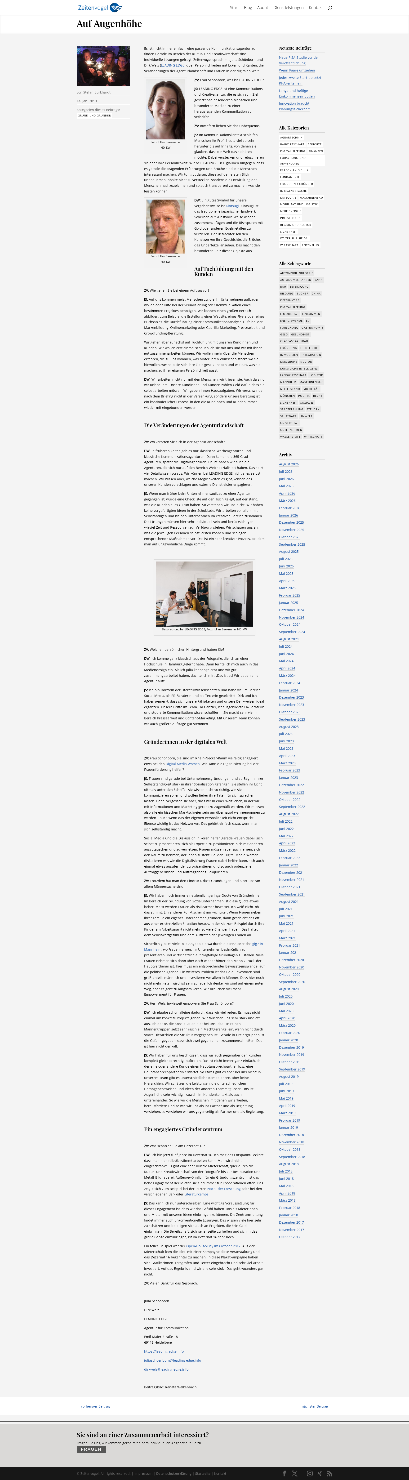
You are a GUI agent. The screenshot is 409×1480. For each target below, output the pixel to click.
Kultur (306, 361)
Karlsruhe (288, 361)
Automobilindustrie (296, 273)
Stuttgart (288, 416)
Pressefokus (290, 218)
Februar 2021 (289, 945)
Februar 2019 (289, 1120)
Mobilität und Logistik (299, 204)
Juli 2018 (286, 1171)
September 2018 (292, 1157)
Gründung (288, 348)
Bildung (286, 293)
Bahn (319, 279)
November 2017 (291, 1229)
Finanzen (316, 151)
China (316, 293)
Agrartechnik (291, 137)
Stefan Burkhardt (97, 92)
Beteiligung (299, 286)
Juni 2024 (286, 653)
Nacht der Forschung (224, 1188)
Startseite (202, 1473)
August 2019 (289, 1076)
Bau (283, 286)
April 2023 (287, 755)
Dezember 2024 (291, 610)
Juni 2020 (286, 1003)
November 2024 (291, 617)
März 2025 (287, 588)
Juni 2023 (286, 741)
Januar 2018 (288, 1215)
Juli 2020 (286, 996)
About (262, 8)
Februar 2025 (289, 595)
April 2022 (287, 843)
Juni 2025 (286, 566)
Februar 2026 (289, 508)
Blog (248, 8)
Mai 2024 (286, 661)
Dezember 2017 (291, 1222)
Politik (304, 395)
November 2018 (291, 1142)
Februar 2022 (289, 858)
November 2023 (291, 704)
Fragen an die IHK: (295, 170)
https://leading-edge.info (164, 1351)
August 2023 (289, 726)
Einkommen (311, 314)
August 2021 (289, 901)
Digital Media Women (183, 764)
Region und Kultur (295, 225)
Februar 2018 (289, 1207)
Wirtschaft (289, 245)
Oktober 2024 (289, 624)
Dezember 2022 (291, 785)
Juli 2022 (286, 821)
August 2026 (289, 464)
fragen (91, 1449)
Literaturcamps (196, 1194)
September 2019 (292, 1069)
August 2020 (289, 989)
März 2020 (287, 1025)
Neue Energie (290, 211)
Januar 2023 (288, 777)
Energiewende (291, 320)
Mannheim (288, 382)
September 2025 (292, 544)
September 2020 (292, 982)
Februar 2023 (289, 770)
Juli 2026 (286, 471)
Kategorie (288, 197)
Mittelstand (290, 389)
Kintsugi (232, 206)
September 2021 (292, 894)
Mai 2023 (286, 748)
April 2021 (287, 930)
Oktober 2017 (289, 1237)
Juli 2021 (286, 909)
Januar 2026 (288, 515)
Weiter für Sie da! (294, 238)
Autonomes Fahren (295, 279)
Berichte (315, 144)
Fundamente (290, 177)
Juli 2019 (286, 1084)
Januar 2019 (288, 1127)
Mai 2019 (286, 1098)
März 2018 (287, 1200)
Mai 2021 (286, 923)
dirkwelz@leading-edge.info (166, 1369)
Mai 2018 (286, 1186)
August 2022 (289, 814)
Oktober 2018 (289, 1149)
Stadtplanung (291, 409)
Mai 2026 (286, 486)
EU (308, 320)
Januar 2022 (288, 865)
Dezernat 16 (289, 300)
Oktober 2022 (289, 799)
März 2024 (287, 675)
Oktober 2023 (289, 712)
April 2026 (287, 493)
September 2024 (292, 631)
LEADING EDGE (172, 65)
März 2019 (287, 1113)
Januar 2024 (288, 690)
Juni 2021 (286, 916)
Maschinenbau (311, 197)
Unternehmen (291, 430)
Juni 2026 (286, 479)
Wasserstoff (290, 436)
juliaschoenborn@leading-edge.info (172, 1360)
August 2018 (289, 1164)
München (287, 395)
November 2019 (291, 1054)
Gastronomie (312, 327)
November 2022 (291, 792)
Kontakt (316, 8)
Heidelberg (309, 348)
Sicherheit (288, 231)
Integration (311, 355)
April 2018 (287, 1193)
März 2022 (287, 850)
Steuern (313, 409)
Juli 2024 (286, 646)
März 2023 (287, 763)
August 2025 (289, 551)
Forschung (289, 327)
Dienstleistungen (288, 8)
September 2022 (292, 806)
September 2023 (292, 719)
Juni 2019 (286, 1091)
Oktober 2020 (289, 974)
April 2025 (287, 581)
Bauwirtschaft (292, 144)
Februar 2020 (289, 1032)
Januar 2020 (288, 1040)
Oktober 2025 (289, 537)
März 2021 (287, 938)
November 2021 (291, 879)
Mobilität (311, 389)
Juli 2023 (286, 733)
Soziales (307, 402)
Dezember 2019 (291, 1047)
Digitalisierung (293, 151)
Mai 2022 (286, 836)
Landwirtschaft (293, 375)
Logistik (316, 375)
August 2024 (289, 639)
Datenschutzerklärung (173, 1473)
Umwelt (306, 416)
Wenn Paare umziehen (297, 70)
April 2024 (287, 668)
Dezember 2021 (291, 872)
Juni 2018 (286, 1178)
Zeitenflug (310, 245)
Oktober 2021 (289, 887)
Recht (318, 395)
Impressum (143, 1473)
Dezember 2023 (291, 697)
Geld (284, 334)
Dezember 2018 (291, 1134)
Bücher (302, 293)
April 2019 (287, 1105)
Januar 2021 (288, 952)
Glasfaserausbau (294, 341)
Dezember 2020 (291, 960)
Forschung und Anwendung (293, 160)
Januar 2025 (288, 602)
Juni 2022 (286, 828)
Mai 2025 (286, 573)
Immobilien (289, 355)
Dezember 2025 (291, 522)
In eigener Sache (293, 190)
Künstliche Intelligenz (299, 368)
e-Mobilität (289, 314)
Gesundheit (300, 334)
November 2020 (291, 967)
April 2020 (287, 1018)
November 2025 (291, 529)
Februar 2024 (289, 683)
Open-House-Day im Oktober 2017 (213, 1246)
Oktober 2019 (289, 1062)
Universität (289, 423)
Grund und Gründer (94, 115)
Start (234, 8)
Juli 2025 (286, 559)
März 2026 (287, 500)
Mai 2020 (286, 1011)
